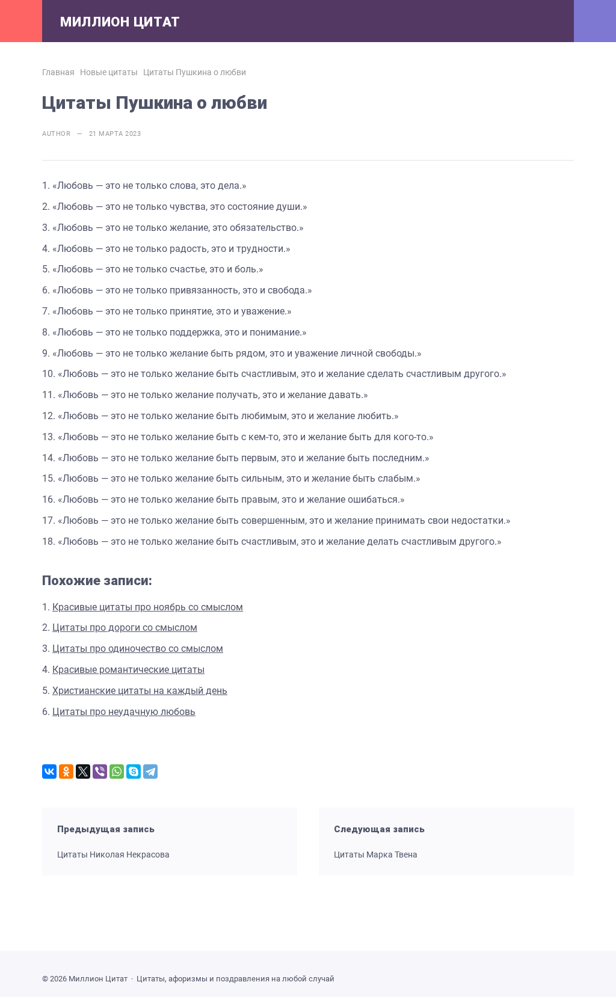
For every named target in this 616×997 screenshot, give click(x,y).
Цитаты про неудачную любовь (124, 711)
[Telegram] (150, 771)
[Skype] (133, 771)
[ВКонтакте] (49, 771)
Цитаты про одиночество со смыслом (137, 648)
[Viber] (100, 771)
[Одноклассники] (66, 771)
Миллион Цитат (120, 21)
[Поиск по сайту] (595, 21)
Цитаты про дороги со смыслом (124, 627)
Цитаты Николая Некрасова (113, 854)
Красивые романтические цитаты (128, 669)
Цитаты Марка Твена (375, 854)
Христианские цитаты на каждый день (139, 690)
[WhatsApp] (116, 771)
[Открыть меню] (21, 21)
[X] (83, 771)
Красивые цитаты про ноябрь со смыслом (147, 607)
